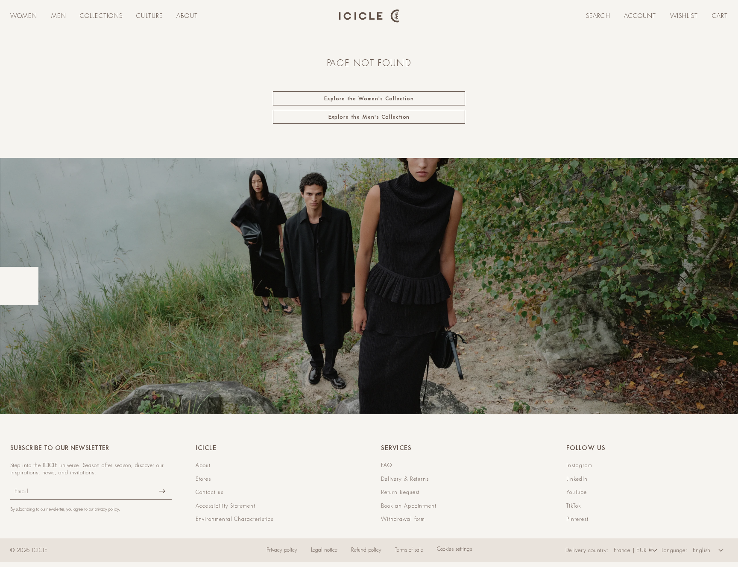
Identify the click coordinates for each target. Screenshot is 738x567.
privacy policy (107, 509)
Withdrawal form (403, 519)
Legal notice (324, 550)
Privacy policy (281, 550)
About (203, 465)
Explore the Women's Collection (369, 98)
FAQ (386, 465)
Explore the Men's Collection (369, 117)
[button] (24, 16)
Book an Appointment (408, 506)
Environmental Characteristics (234, 519)
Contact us (209, 492)
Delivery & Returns (405, 479)
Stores (203, 479)
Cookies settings (454, 549)
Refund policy (366, 550)
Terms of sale (409, 550)
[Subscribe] (161, 491)
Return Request (400, 492)
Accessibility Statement (225, 506)
